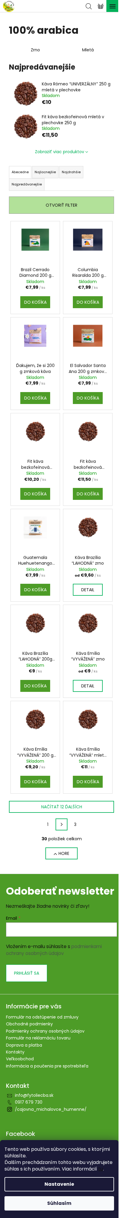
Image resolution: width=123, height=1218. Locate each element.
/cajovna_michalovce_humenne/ (51, 1109)
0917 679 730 (28, 1102)
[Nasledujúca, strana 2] (61, 824)
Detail (87, 590)
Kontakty (15, 1052)
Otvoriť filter (61, 205)
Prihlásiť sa (26, 973)
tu (100, 1168)
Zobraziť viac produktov (59, 152)
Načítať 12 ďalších (61, 807)
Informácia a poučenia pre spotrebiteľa (47, 1066)
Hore (64, 853)
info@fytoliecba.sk (34, 1095)
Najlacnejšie (45, 172)
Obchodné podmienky (29, 1024)
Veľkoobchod (20, 1059)
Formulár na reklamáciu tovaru (38, 1038)
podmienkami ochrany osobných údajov (54, 949)
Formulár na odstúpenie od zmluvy (42, 1017)
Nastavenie (59, 1184)
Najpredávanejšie (27, 184)
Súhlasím (59, 1203)
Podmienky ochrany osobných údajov (45, 1031)
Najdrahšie (71, 172)
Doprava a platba (24, 1045)
